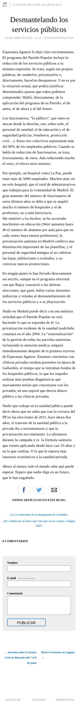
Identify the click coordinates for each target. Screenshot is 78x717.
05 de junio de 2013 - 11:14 (23, 37)
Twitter (39, 490)
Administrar (65, 699)
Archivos (39, 699)
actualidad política (58, 37)
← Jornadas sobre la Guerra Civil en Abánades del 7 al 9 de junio (20, 657)
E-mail (21, 578)
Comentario (15, 593)
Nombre (12, 562)
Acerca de (12, 699)
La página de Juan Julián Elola (37, 4)
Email (54, 490)
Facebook (24, 490)
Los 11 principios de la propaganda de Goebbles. (39, 514)
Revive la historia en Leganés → (58, 655)
